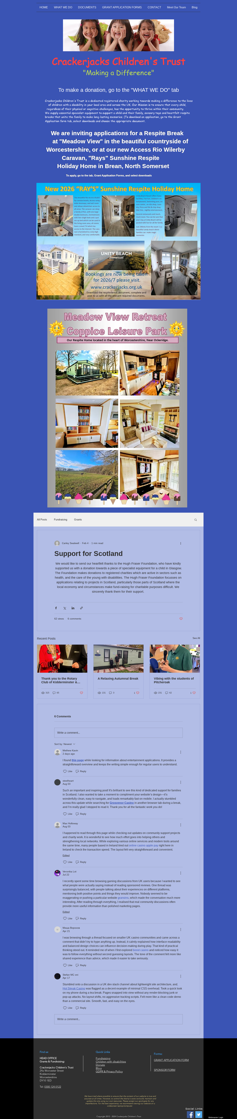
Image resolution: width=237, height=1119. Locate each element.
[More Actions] (181, 752)
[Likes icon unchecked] (65, 771)
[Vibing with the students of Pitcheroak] (175, 659)
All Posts (42, 519)
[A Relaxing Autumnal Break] (119, 659)
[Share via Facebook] (56, 608)
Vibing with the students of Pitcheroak (174, 680)
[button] (195, 519)
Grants (78, 519)
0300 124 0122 (52, 1086)
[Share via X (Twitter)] (64, 608)
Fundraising (60, 519)
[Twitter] (198, 1114)
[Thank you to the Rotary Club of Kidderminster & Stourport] (62, 659)
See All (196, 638)
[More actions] (181, 543)
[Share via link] (81, 608)
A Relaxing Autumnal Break (118, 678)
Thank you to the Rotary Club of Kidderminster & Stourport (59, 680)
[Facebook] (190, 1114)
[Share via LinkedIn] (73, 608)
